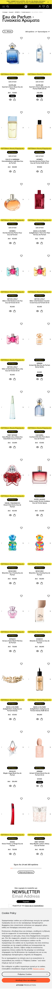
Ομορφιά (11, 12)
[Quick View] (10, 99)
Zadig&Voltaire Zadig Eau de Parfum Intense (12, 710)
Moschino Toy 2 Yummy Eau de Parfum (12, 574)
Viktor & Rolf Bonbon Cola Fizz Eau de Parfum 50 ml (12, 302)
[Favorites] (44, 6)
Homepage (4, 12)
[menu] (3, 6)
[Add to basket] (14, 99)
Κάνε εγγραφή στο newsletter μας (26, 888)
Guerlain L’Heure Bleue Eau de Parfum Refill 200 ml (39, 88)
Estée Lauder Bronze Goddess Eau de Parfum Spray (39, 502)
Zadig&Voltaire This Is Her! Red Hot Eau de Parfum (39, 234)
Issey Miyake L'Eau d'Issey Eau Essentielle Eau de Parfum (12, 438)
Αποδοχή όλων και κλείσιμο (26, 980)
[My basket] (47, 6)
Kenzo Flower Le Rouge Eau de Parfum (12, 844)
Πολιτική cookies (39, 969)
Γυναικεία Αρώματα (25, 12)
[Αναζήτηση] (7, 6)
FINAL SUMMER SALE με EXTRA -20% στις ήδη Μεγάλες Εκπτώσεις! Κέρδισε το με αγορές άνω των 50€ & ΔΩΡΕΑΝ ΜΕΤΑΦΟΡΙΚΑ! (26, 2)
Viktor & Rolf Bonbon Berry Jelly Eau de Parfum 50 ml (12, 370)
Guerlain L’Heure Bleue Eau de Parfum (12, 88)
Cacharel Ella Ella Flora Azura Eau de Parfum (39, 438)
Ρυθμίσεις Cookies (25, 974)
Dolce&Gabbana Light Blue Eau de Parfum (12, 162)
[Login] (40, 6)
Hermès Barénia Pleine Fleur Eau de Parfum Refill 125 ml (39, 162)
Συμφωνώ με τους (28, 906)
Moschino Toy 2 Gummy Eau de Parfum (39, 574)
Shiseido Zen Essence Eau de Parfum (39, 642)
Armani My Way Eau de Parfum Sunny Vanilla (39, 366)
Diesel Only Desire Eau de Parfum (12, 506)
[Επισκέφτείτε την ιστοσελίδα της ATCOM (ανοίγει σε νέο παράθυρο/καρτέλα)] (26, 985)
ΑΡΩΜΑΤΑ (17, 12)
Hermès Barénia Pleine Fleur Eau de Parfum (12, 234)
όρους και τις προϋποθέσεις (34, 906)
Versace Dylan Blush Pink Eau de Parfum (12, 642)
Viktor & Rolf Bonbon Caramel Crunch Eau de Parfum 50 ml (39, 302)
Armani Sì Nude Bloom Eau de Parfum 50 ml (40, 774)
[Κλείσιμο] (48, 2)
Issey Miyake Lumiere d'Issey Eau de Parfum (39, 844)
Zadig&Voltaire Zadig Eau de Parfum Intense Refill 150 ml (39, 710)
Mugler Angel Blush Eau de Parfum (12, 774)
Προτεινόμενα (42, 32)
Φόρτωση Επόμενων (26, 872)
